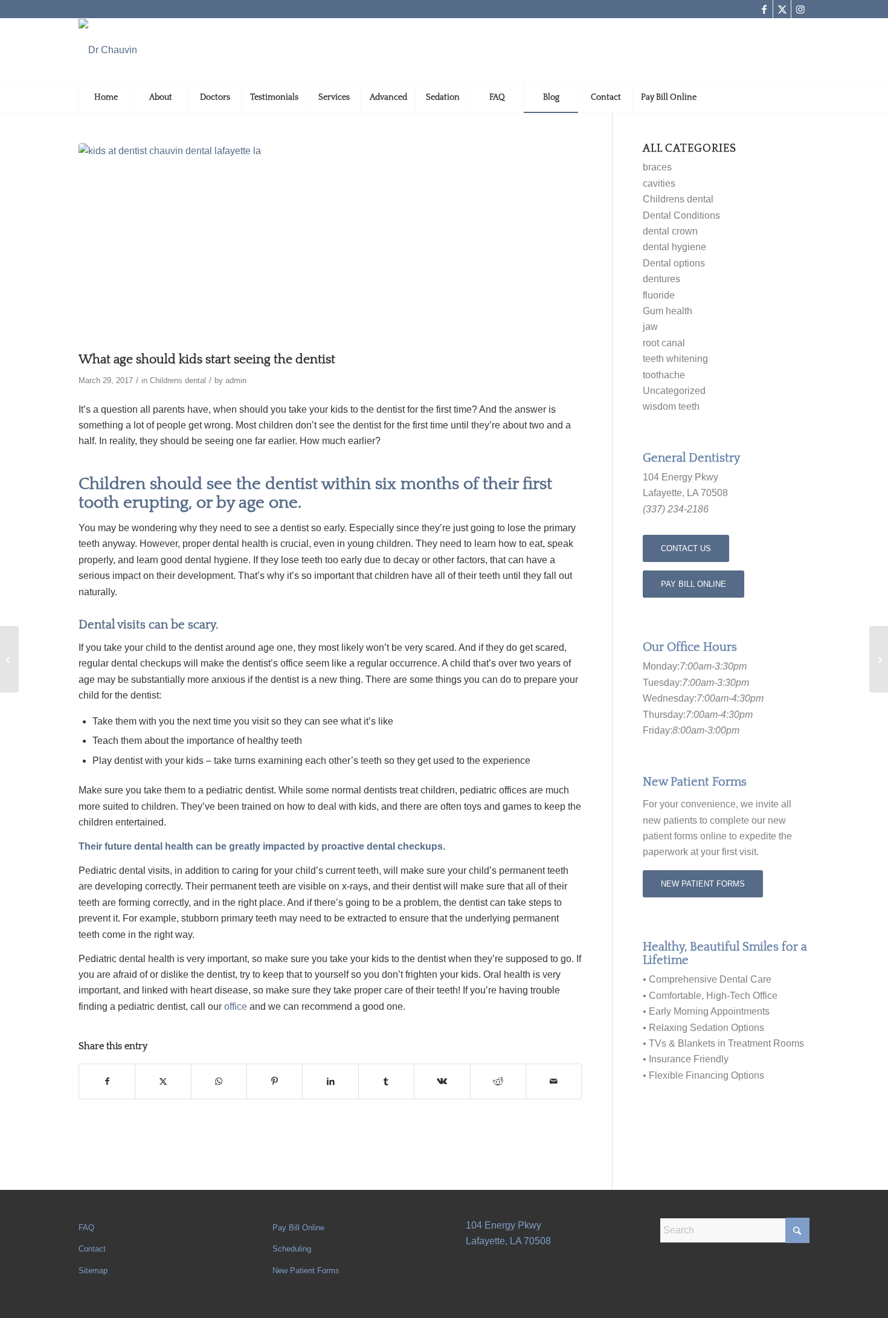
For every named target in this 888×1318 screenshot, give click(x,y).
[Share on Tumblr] (386, 1081)
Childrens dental (178, 380)
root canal (664, 343)
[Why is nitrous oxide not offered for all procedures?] (9, 659)
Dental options (674, 263)
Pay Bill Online (298, 1227)
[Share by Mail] (553, 1081)
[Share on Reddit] (498, 1081)
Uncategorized (674, 391)
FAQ (86, 1227)
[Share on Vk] (441, 1081)
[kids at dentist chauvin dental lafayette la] (330, 244)
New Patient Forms (305, 1270)
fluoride (659, 295)
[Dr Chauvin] (108, 50)
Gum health (667, 311)
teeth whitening (675, 359)
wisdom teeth (671, 406)
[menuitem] (106, 97)
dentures (661, 279)
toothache (664, 375)
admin (235, 380)
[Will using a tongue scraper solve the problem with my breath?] (878, 659)
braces (657, 167)
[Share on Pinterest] (274, 1081)
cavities (659, 183)
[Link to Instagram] (800, 9)
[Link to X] (782, 9)
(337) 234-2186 (676, 509)
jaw (650, 326)
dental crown (670, 231)
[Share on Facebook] (107, 1081)
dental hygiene (674, 247)
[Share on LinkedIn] (330, 1081)
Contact (92, 1248)
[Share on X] (162, 1081)
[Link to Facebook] (764, 9)
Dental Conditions (681, 215)
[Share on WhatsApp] (218, 1081)
